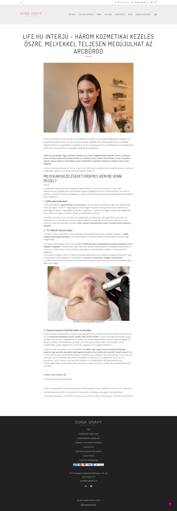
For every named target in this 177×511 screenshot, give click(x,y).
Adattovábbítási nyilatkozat (88, 438)
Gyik (88, 429)
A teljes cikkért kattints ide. (55, 374)
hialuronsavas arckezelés (55, 349)
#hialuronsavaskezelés (53, 388)
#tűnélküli (128, 388)
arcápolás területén (102, 188)
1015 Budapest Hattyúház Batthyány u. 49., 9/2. (88, 473)
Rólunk (72, 14)
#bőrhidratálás (93, 396)
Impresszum (88, 447)
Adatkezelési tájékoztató (88, 434)
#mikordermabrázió (72, 388)
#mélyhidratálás (88, 388)
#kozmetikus (69, 396)
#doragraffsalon (116, 392)
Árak (99, 14)
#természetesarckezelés (54, 392)
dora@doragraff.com (141, 2)
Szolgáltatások (86, 14)
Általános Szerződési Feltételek (88, 442)
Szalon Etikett (88, 455)
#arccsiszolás (117, 388)
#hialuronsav (81, 396)
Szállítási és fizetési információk (88, 451)
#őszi (98, 388)
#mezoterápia (106, 396)
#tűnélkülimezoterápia (122, 396)
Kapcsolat (120, 14)
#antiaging (94, 392)
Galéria (108, 14)
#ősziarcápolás (72, 392)
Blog (130, 14)
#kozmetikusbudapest (53, 396)
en (21, 2)
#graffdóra (106, 388)
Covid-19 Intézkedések (88, 460)
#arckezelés (84, 392)
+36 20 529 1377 (123, 2)
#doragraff (104, 392)
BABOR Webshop (143, 14)
